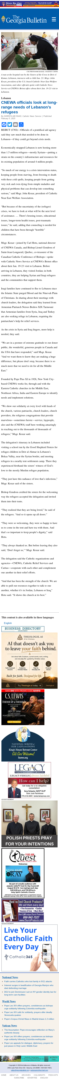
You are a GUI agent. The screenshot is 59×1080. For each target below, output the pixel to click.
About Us (14, 1075)
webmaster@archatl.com (39, 1070)
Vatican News (9, 1025)
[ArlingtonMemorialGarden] (29, 1061)
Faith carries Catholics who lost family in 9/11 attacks (28, 981)
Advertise (32, 1078)
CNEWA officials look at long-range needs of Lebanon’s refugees (29, 107)
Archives (26, 1075)
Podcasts (53, 1075)
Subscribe (19, 1078)
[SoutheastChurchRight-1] (22, 921)
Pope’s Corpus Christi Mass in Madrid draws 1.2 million (29, 1019)
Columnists (39, 1075)
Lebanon (6, 98)
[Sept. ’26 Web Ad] (22, 761)
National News (10, 977)
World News (9, 1001)
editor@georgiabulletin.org (20, 1070)
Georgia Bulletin (24, 19)
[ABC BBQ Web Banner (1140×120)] (29, 6)
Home (3, 1075)
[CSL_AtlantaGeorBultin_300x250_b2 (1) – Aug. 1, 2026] (22, 724)
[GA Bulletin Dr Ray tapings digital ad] (22, 897)
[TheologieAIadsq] (29, 688)
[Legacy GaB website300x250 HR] (29, 797)
